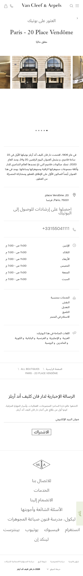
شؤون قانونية (74, 561)
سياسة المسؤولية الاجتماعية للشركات (19, 561)
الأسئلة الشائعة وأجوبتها (41, 509)
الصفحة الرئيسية (54, 369)
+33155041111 (55, 229)
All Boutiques (30, 369)
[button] (46, 130)
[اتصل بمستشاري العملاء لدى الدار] (12, 6)
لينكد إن (41, 539)
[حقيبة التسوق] (6, 6)
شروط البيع (42, 561)
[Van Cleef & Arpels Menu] (77, 6)
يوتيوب (31, 530)
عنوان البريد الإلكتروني (67, 419)
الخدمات (41, 490)
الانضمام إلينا (41, 500)
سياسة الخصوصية (57, 561)
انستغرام (72, 530)
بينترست (11, 530)
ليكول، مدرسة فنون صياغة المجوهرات (41, 519)
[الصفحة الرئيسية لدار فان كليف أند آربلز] (41, 6)
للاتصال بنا (41, 481)
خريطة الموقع (55, 569)
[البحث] (71, 6)
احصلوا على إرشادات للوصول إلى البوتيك (42, 211)
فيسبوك (51, 530)
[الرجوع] (77, 17)
